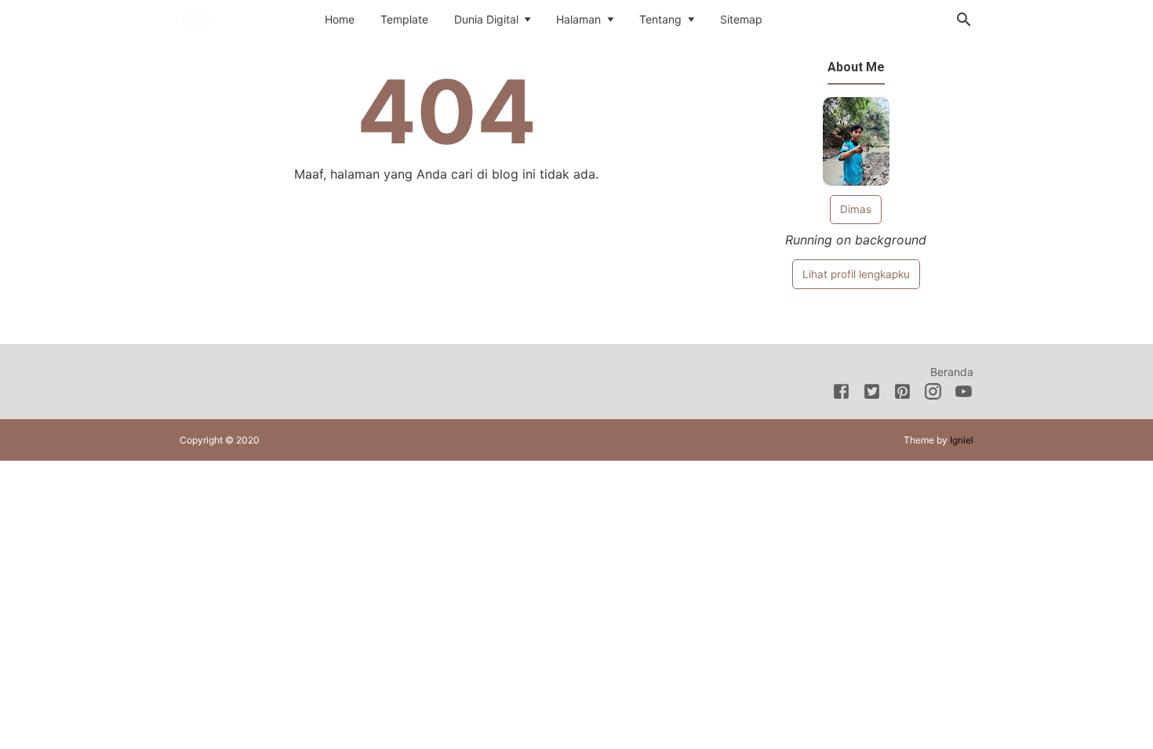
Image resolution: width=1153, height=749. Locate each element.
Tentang (660, 19)
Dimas (855, 209)
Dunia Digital (486, 19)
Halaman (578, 19)
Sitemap (741, 19)
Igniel (961, 440)
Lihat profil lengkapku (856, 274)
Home (340, 19)
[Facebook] (841, 394)
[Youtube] (963, 394)
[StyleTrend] (228, 18)
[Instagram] (933, 394)
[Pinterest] (902, 394)
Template (404, 19)
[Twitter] (872, 394)
